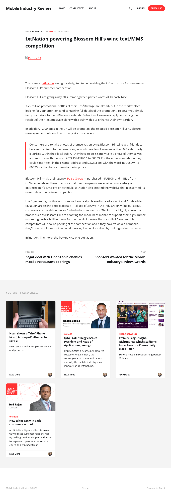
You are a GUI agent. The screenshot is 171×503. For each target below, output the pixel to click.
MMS (50, 31)
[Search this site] (130, 8)
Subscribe (156, 8)
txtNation (48, 83)
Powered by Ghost (156, 487)
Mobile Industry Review (28, 8)
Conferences (76, 8)
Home (61, 8)
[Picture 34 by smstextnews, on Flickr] (85, 66)
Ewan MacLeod (36, 31)
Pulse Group (75, 178)
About (92, 8)
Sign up (85, 487)
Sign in (140, 8)
